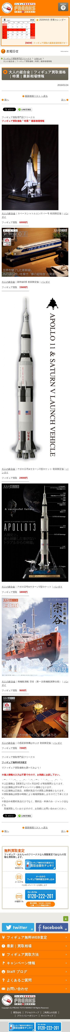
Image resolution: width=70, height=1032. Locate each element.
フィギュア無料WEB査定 (14, 762)
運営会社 (17, 1012)
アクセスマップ (32, 1012)
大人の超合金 (8, 213)
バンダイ (45, 282)
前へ (6, 99)
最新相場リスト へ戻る (36, 96)
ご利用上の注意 (50, 1012)
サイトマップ (47, 1016)
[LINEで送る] (24, 109)
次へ (63, 99)
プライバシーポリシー (27, 1016)
